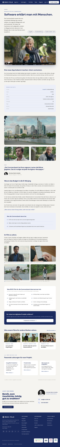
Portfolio (36, 420)
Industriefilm (24, 427)
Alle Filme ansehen (51, 330)
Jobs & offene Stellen (38, 425)
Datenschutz (49, 425)
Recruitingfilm (24, 423)
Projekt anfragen (53, 2)
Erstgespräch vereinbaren (30, 320)
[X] (15, 431)
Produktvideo (24, 429)
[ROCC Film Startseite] (7, 2)
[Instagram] (3, 431)
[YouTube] (9, 431)
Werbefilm (24, 420)
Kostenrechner (50, 418)
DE (45, 2)
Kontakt (36, 423)
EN (47, 2)
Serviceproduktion (25, 433)
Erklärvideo (24, 425)
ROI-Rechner (49, 420)
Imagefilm (44, 89)
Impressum (49, 423)
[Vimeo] (6, 431)
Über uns (36, 418)
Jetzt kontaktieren (8, 407)
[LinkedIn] (12, 431)
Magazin (36, 427)
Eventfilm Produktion (26, 431)
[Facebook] (18, 431)
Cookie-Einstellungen (18, 444)
